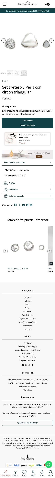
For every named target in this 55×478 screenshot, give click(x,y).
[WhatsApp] (29, 365)
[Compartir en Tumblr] (27, 205)
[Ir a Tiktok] (32, 365)
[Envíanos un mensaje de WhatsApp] (48, 464)
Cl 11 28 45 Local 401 (27, 357)
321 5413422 (27, 353)
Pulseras (27, 301)
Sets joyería (27, 311)
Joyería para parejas (27, 318)
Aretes (27, 304)
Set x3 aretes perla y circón (18, 269)
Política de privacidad (27, 387)
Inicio (4, 81)
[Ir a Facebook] (23, 365)
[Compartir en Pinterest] (23, 205)
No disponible (9, 106)
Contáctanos (27, 120)
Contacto (27, 343)
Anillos (27, 308)
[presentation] (3, 40)
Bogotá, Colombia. (27, 361)
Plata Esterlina (27, 315)
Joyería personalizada (27, 322)
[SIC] (27, 458)
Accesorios (27, 326)
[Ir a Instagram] (26, 365)
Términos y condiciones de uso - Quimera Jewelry (27, 380)
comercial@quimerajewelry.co (27, 350)
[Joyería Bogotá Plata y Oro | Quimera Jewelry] (27, 4)
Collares (27, 297)
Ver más (22, 143)
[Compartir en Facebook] (15, 205)
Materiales (27, 390)
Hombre (27, 329)
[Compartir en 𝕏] (19, 205)
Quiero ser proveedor (26, 423)
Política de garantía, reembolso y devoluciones (27, 383)
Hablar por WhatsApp (27, 346)
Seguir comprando (27, 125)
